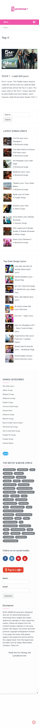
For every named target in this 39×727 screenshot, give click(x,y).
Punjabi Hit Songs (9, 435)
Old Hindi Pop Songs (10, 427)
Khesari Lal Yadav (17, 507)
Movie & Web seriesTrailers (13, 423)
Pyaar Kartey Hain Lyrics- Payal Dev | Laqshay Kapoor (24, 339)
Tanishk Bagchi (28, 533)
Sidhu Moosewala (18, 529)
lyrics (29, 507)
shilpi (6, 529)
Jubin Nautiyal (21, 500)
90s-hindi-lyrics (9, 470)
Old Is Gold (8, 518)
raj (21, 522)
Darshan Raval (28, 481)
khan (5, 507)
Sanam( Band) (8, 443)
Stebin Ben (15, 533)
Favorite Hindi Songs (10, 406)
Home (5, 27)
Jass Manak (8, 500)
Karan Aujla (23, 503)
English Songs (8, 402)
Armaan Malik (8, 477)
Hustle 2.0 (15, 496)
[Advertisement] (19, 681)
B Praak (16, 481)
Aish (32, 470)
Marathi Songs (8, 419)
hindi (6, 496)
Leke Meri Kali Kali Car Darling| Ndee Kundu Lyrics (23, 269)
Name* (5, 578)
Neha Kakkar (8, 514)
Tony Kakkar (8, 537)
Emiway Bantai (9, 488)
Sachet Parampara (10, 526)
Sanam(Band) (25, 526)
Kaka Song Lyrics (10, 503)
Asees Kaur (21, 477)
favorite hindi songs (24, 488)
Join (5, 453)
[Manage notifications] (34, 722)
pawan (18, 518)
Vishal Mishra (21, 537)
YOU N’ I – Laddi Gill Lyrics (15, 76)
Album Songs (8, 390)
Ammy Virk (7, 473)
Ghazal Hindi (7, 411)
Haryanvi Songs (8, 415)
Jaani (24, 496)
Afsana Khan (22, 470)
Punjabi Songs (8, 439)
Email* (5, 587)
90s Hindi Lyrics (8, 386)
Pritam (26, 518)
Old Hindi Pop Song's (24, 514)
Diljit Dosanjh (23, 484)
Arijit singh (18, 473)
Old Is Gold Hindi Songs (11, 431)
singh (30, 529)
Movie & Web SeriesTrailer (13, 511)
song (6, 533)
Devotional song (9, 484)
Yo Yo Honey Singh (10, 541)
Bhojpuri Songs (8, 394)
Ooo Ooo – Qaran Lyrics (24, 316)
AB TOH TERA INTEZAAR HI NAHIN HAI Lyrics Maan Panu (25, 289)
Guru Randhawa (9, 492)
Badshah (7, 481)
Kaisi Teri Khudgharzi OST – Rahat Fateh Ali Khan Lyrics (25, 328)
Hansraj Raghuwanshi (26, 492)
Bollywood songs (9, 398)
